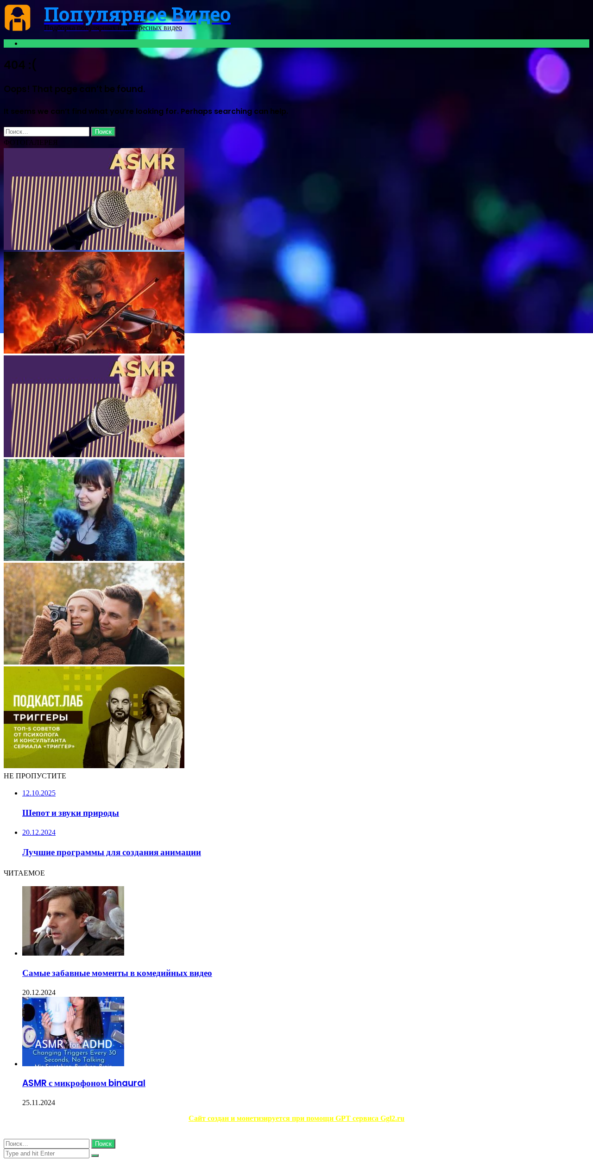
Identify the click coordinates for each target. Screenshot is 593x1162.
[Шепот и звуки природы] (94, 558)
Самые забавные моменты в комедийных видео (117, 973)
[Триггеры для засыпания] (94, 766)
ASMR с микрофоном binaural (83, 1083)
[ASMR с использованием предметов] (94, 455)
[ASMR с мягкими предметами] (94, 247)
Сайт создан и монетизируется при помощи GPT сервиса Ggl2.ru (296, 1118)
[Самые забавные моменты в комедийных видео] (73, 953)
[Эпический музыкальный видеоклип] (94, 351)
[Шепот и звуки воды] (94, 662)
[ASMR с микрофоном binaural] (73, 1064)
